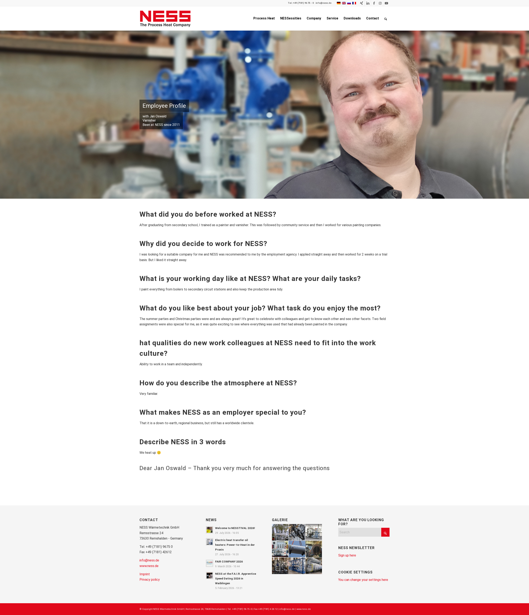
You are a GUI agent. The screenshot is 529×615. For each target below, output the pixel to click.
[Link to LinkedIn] (368, 3)
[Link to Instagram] (380, 3)
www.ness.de (148, 566)
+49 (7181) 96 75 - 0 (303, 3)
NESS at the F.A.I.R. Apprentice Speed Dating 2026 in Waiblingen (235, 578)
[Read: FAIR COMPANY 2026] (209, 563)
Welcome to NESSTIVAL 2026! (235, 528)
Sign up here (347, 555)
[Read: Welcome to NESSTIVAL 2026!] (209, 530)
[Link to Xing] (362, 3)
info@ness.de (323, 3)
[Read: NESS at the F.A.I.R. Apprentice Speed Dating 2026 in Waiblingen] (209, 575)
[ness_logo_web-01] (167, 18)
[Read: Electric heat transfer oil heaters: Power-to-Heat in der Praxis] (209, 542)
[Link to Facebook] (374, 3)
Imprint (144, 574)
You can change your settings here (363, 580)
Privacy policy (149, 580)
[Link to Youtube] (386, 3)
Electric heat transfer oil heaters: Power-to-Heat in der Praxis (235, 544)
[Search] (386, 18)
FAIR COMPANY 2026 (229, 561)
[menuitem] (264, 18)
